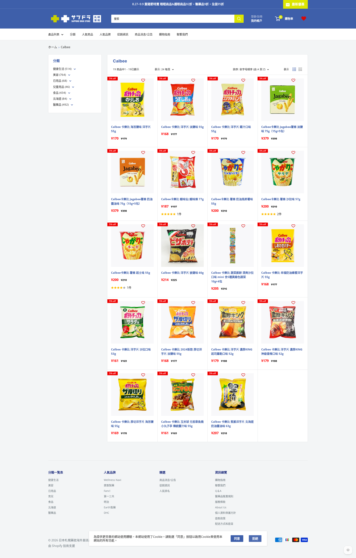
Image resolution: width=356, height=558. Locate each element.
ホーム (52, 47)
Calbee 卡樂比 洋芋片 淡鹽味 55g (182, 127)
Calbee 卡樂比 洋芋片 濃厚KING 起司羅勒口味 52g (231, 351)
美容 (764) (60, 75)
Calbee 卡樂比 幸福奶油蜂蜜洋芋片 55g (282, 275)
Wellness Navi (112, 480)
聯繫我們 (182, 34)
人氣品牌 (105, 34)
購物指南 (164, 34)
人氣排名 (164, 491)
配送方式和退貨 (224, 523)
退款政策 (220, 518)
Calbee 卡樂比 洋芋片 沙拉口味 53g (131, 351)
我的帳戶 (256, 20)
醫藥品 (52, 512)
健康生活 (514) (62, 69)
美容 (50, 485)
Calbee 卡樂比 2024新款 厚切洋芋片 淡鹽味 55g (181, 351)
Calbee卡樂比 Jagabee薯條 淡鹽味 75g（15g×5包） (282, 129)
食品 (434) (60, 93)
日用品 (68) (60, 80)
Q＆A (218, 491)
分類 (72, 34)
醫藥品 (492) (61, 104)
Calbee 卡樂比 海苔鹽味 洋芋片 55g (131, 129)
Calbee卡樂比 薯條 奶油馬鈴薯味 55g (232, 201)
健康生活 (53, 480)
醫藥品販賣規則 (224, 496)
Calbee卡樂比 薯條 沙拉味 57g (280, 199)
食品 (50, 502)
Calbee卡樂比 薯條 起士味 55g (130, 272)
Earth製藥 (110, 507)
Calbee (65, 47)
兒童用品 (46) (61, 87)
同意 (237, 539)
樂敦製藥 (109, 485)
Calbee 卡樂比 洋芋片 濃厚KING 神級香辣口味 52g (281, 351)
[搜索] (239, 18)
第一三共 (109, 496)
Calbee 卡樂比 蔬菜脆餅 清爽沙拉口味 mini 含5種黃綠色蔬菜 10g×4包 (232, 277)
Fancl (107, 491)
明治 (106, 502)
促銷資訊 (122, 34)
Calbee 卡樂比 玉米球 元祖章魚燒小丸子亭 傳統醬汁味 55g (182, 424)
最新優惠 (298, 4)
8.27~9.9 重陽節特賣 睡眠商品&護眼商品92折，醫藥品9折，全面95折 (178, 4)
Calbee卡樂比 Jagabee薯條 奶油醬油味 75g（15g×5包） (132, 201)
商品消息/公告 (144, 34)
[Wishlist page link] (303, 18)
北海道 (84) (60, 98)
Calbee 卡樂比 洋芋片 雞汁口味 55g (231, 129)
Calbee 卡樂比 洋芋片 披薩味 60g (182, 272)
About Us (220, 507)
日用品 (52, 491)
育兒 (50, 496)
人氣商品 (87, 34)
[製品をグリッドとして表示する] (294, 69)
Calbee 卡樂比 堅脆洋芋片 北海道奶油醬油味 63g (232, 424)
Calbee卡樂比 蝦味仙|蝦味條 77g (182, 199)
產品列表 (53, 34)
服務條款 (220, 502)
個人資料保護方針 (225, 512)
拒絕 (255, 539)
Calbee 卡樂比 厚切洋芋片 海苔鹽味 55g (132, 424)
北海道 (52, 507)
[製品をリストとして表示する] (300, 69)
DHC (106, 512)
